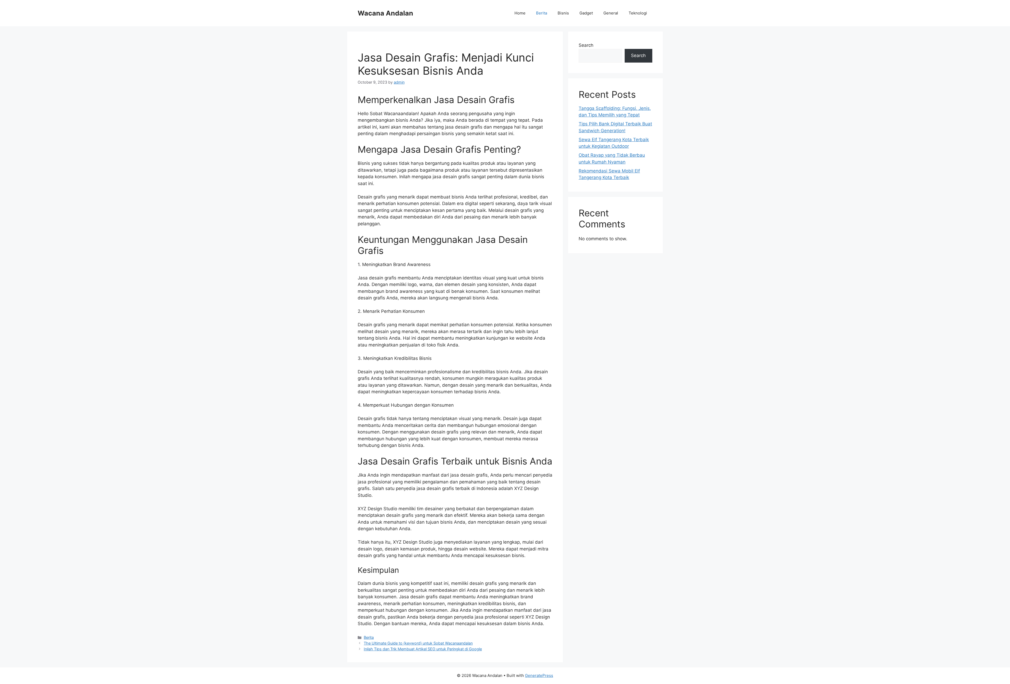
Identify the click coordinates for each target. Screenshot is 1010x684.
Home (520, 13)
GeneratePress (539, 675)
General (610, 13)
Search (586, 45)
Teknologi (638, 13)
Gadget (586, 13)
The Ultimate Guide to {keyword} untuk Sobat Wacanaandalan (418, 643)
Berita (541, 13)
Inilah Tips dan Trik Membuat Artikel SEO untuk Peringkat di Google (423, 649)
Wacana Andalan (385, 13)
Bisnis (563, 13)
